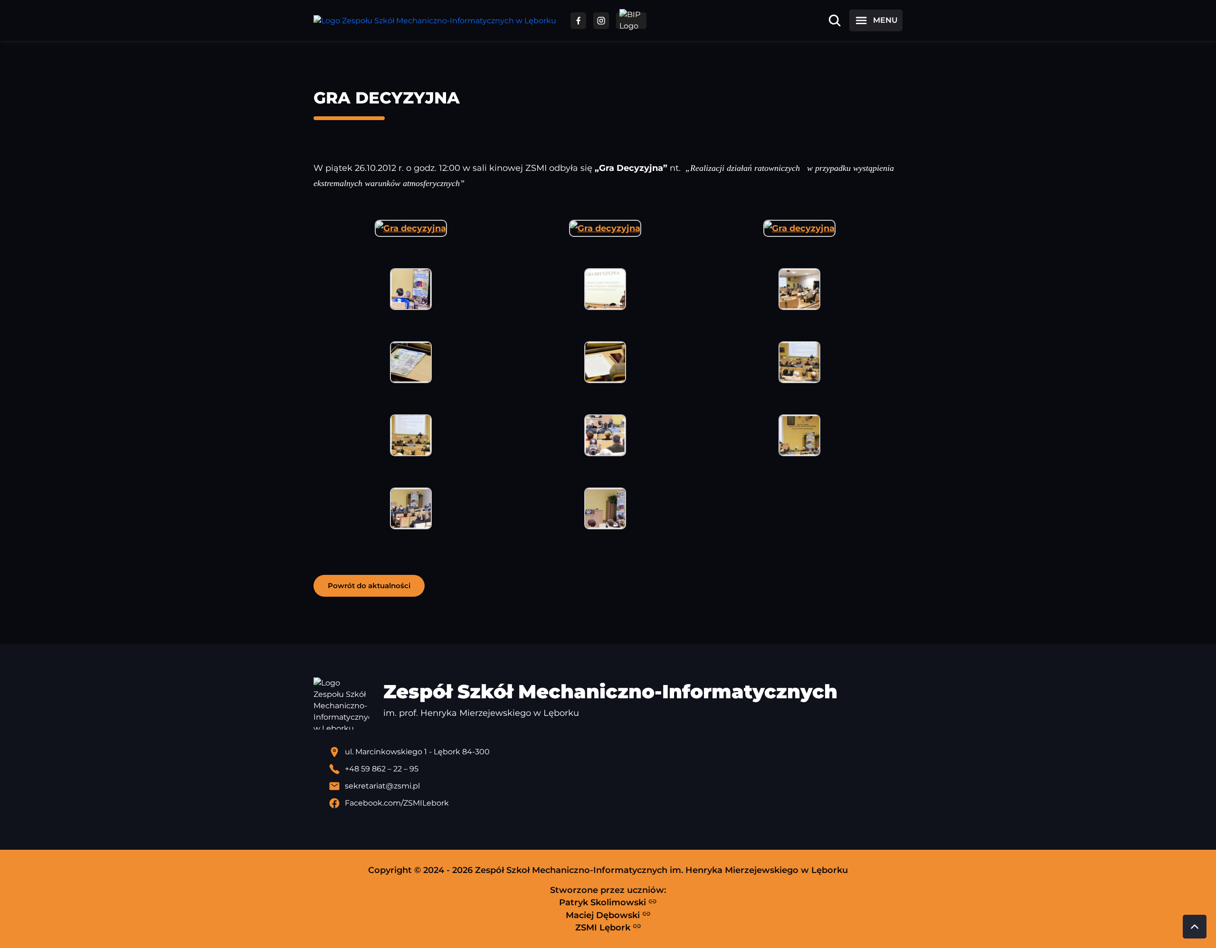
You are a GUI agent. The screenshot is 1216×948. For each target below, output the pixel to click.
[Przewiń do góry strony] (1194, 927)
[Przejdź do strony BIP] (631, 20)
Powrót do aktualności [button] (369, 585)
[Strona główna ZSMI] (435, 21)
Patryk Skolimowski (603, 902)
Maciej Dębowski (604, 915)
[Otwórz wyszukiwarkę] (834, 20)
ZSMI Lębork (604, 927)
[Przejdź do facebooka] (578, 20)
